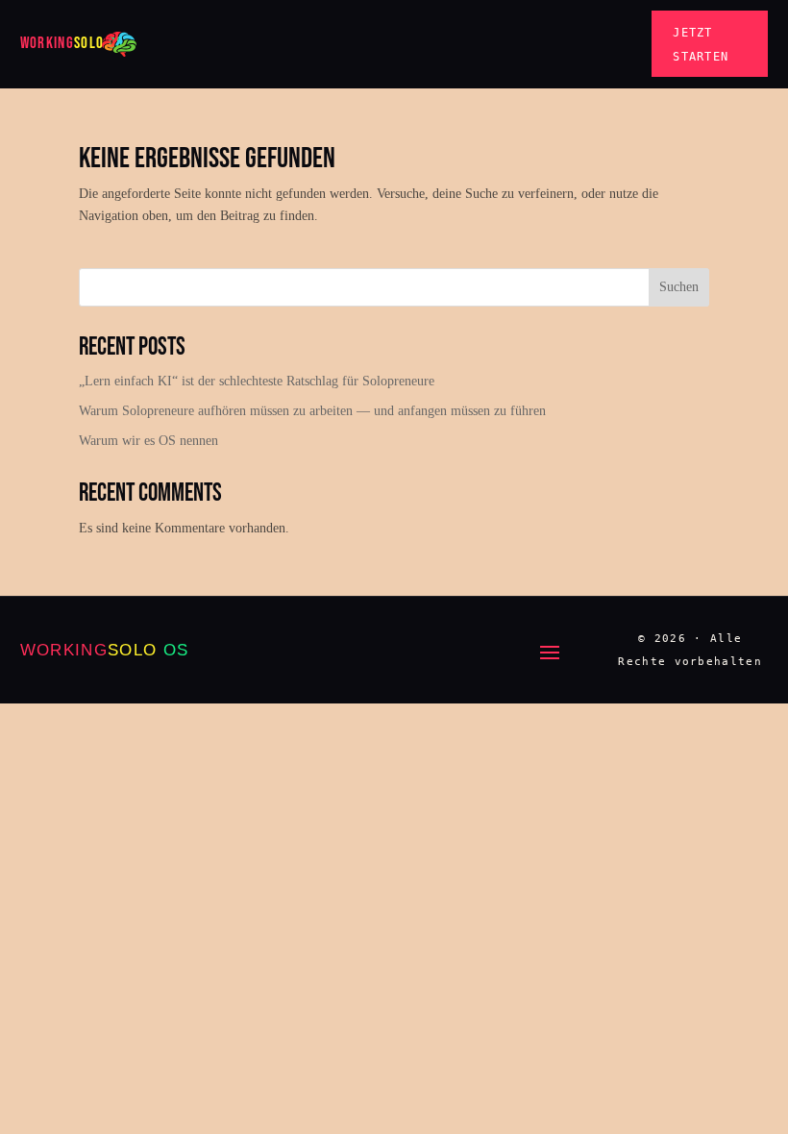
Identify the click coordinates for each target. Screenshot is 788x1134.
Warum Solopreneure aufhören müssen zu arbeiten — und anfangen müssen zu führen (312, 411)
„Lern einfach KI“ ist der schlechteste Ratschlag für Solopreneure (256, 381)
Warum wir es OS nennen (148, 440)
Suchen (679, 287)
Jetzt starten (700, 44)
